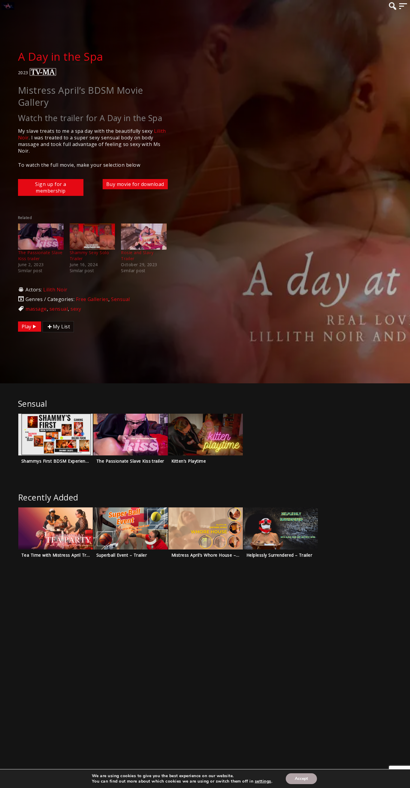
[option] (55, 445)
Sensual (120, 299)
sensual (59, 309)
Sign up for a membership (50, 187)
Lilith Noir (55, 289)
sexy (76, 309)
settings (263, 781)
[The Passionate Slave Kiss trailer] (41, 237)
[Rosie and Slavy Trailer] (144, 237)
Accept (301, 778)
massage (36, 309)
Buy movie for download (135, 184)
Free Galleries (92, 299)
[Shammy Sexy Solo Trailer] (92, 237)
